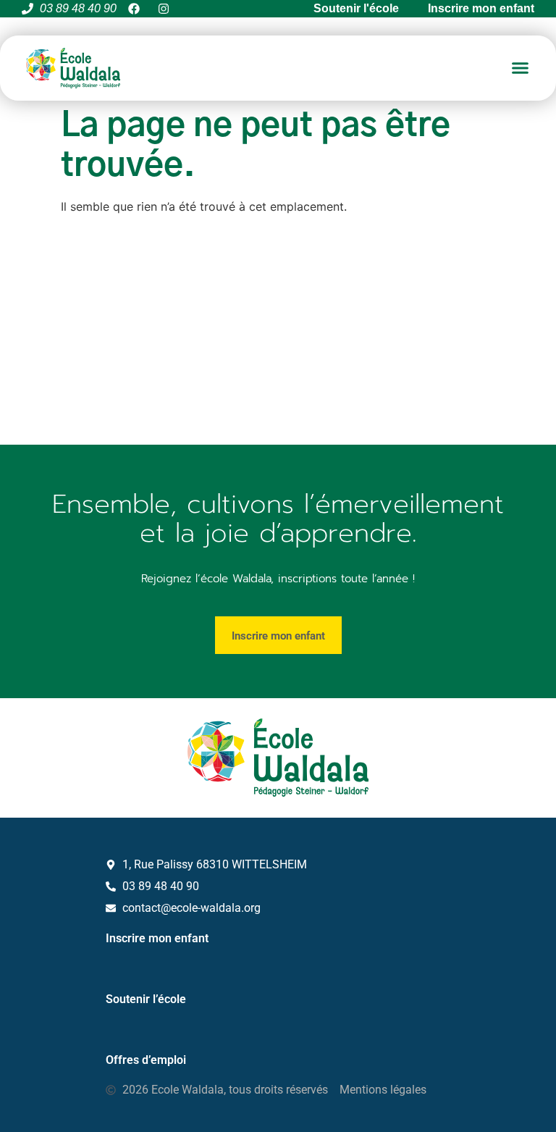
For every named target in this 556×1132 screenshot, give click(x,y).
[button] (520, 68)
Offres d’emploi (146, 1060)
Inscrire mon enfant (157, 938)
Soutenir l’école (146, 999)
